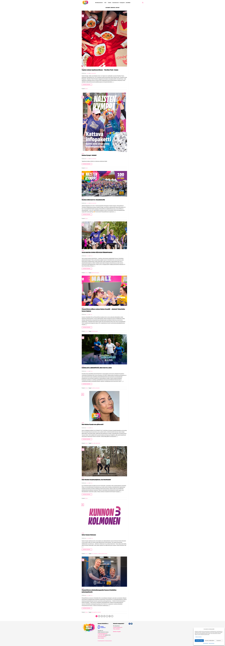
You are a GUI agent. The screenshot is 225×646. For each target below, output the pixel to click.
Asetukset (219, 640)
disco (92, 443)
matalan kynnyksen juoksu (102, 553)
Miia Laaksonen (93, 73)
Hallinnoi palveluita (198, 636)
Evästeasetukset (108, 640)
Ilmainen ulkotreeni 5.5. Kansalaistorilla (93, 200)
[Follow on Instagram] (132, 624)
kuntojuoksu (96, 553)
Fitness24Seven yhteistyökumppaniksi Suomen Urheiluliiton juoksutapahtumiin (99, 591)
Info (105, 2)
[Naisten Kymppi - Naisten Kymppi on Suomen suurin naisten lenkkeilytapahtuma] (87, 2)
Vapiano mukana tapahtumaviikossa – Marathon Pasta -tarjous (100, 70)
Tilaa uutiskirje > (116, 628)
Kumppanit (122, 2)
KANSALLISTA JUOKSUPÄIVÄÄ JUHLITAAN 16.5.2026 (97, 368)
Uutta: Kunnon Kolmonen (89, 535)
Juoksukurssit (115, 2)
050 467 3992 (102, 635)
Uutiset (109, 2)
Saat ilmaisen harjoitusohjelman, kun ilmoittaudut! (96, 480)
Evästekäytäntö (205, 643)
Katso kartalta (101, 638)
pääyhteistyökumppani (95, 272)
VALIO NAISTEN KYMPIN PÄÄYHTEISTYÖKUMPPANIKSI (97, 252)
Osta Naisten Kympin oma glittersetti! (92, 424)
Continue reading (87, 84)
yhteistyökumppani (94, 331)
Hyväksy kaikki (199, 640)
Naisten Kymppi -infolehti (89, 155)
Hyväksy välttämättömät (209, 640)
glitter (95, 443)
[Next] (112, 616)
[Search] (142, 2)
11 (109, 616)
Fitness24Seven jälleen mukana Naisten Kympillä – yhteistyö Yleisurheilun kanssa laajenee (103, 310)
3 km (92, 553)
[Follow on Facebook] (129, 624)
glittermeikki (98, 443)
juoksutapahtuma (94, 612)
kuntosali (99, 612)
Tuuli (91, 314)
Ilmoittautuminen (99, 2)
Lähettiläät (128, 2)
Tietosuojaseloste (211, 643)
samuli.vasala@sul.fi (117, 627)
